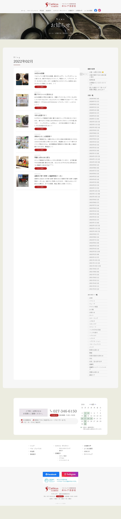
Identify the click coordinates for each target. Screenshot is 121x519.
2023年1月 (93, 222)
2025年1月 (93, 153)
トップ (32, 445)
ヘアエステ (92, 335)
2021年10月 (93, 266)
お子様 (91, 309)
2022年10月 (93, 231)
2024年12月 (93, 156)
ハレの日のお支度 (95, 329)
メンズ (91, 347)
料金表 (42, 10)
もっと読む (41, 86)
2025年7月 (93, 136)
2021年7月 (93, 274)
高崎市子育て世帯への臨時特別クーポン (48, 176)
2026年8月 (93, 98)
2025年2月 (93, 150)
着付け (61, 450)
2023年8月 (93, 202)
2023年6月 (93, 208)
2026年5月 (93, 107)
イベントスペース (64, 460)
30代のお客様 (39, 73)
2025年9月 (93, 130)
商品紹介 (48, 10)
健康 (90, 352)
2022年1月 (93, 257)
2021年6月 (93, 277)
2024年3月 (93, 182)
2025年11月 (93, 124)
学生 (90, 358)
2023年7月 (93, 205)
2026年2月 (93, 116)
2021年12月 (93, 260)
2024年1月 (93, 188)
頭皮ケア (92, 375)
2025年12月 (93, 121)
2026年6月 (93, 104)
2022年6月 (93, 243)
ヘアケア (92, 338)
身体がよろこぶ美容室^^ (43, 136)
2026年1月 (93, 118)
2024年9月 (93, 165)
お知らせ (92, 312)
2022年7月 (93, 240)
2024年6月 (93, 173)
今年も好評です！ (40, 115)
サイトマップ (88, 454)
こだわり (92, 321)
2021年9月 (93, 268)
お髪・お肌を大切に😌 (96, 72)
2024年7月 (93, 170)
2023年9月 (93, 199)
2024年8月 (93, 167)
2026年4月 (93, 110)
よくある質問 (88, 10)
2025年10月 (93, 127)
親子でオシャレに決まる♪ (43, 94)
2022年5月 (93, 245)
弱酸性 (91, 364)
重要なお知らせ (94, 372)
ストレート (92, 327)
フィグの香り (93, 332)
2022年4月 (93, 248)
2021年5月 (93, 280)
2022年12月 (93, 225)
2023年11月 (93, 193)
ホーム (23, 10)
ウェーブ (92, 303)
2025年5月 (93, 142)
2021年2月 (93, 289)
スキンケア (92, 324)
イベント (92, 301)
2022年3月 (93, 251)
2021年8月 (93, 271)
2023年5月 (93, 211)
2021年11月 (93, 263)
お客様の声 (79, 10)
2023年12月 (93, 191)
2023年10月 (93, 196)
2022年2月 (93, 254)
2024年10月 (93, 162)
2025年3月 (93, 147)
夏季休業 (92, 80)
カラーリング (93, 318)
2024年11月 (93, 159)
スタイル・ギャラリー (59, 10)
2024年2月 (93, 185)
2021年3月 (93, 286)
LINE (91, 298)
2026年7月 (93, 101)
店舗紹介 (71, 10)
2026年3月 (93, 113)
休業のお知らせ (94, 350)
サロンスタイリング (64, 448)
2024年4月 (93, 179)
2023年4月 (93, 214)
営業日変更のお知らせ (96, 355)
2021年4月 (93, 283)
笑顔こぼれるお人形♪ (42, 157)
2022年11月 (93, 228)
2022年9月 (93, 234)
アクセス (61, 458)
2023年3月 (93, 217)
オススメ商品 (93, 306)
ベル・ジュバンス (32, 10)
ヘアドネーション (95, 341)
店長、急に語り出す (95, 361)
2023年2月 (93, 219)
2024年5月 (93, 176)
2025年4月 (93, 144)
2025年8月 (93, 133)
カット (91, 315)
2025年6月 (93, 139)
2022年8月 (93, 237)
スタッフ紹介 (63, 456)
